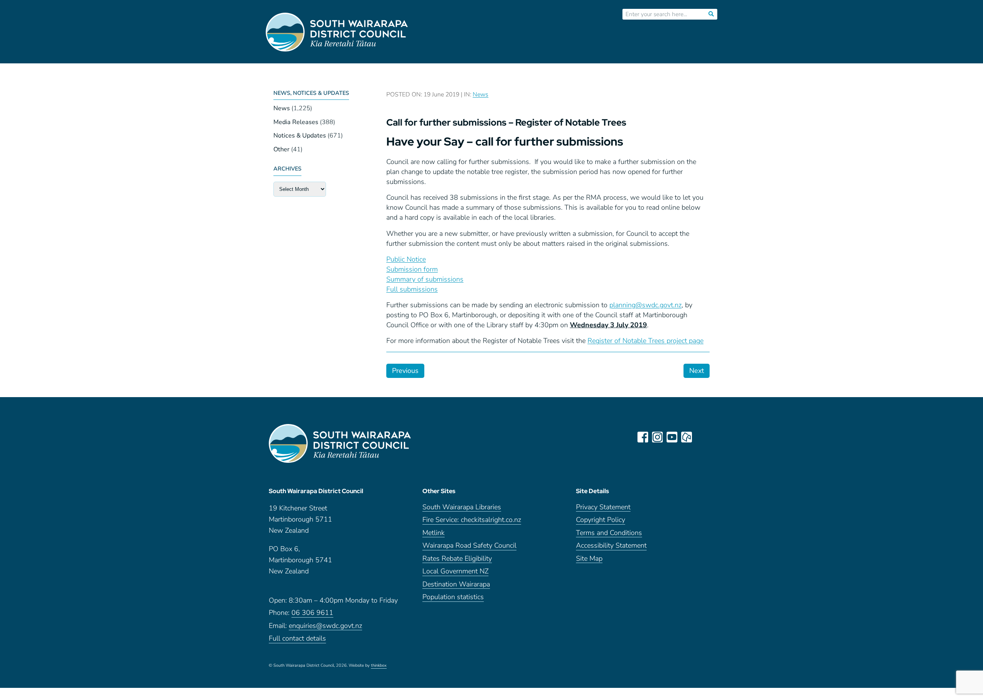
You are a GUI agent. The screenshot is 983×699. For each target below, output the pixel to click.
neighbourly (686, 437)
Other (281, 149)
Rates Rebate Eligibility (457, 559)
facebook (642, 437)
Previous (405, 370)
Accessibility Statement (611, 546)
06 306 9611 (312, 613)
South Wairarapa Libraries (461, 507)
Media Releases (295, 122)
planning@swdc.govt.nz (645, 305)
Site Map (589, 559)
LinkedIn (701, 437)
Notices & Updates (299, 135)
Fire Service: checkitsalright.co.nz (471, 520)
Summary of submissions (424, 279)
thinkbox (379, 666)
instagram (657, 437)
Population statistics (453, 597)
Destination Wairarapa (456, 584)
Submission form (412, 269)
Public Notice (406, 259)
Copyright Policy (600, 520)
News (281, 108)
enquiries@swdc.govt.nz (325, 626)
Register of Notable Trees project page (645, 340)
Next (696, 370)
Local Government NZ (455, 571)
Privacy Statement (603, 507)
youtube (672, 437)
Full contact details (297, 638)
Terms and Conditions (609, 533)
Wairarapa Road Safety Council (469, 546)
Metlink (433, 533)
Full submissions (412, 289)
